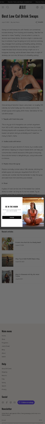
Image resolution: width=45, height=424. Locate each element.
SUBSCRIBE (12, 217)
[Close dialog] (42, 199)
